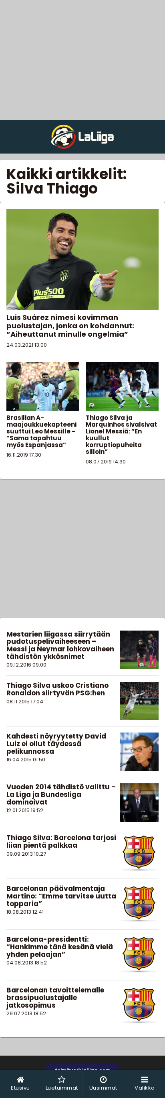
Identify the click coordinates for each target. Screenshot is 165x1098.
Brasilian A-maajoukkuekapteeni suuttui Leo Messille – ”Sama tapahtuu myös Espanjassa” (41, 431)
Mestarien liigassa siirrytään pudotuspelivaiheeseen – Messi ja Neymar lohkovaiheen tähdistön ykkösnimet (60, 645)
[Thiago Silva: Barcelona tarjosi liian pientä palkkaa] (139, 853)
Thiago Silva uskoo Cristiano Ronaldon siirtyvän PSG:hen (57, 689)
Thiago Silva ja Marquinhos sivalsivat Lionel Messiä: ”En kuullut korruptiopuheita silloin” (121, 434)
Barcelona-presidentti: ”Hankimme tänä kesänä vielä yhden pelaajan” (59, 946)
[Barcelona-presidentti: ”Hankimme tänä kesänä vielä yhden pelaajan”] (139, 955)
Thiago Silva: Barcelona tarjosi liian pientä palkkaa (61, 841)
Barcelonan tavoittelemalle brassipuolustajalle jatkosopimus (55, 997)
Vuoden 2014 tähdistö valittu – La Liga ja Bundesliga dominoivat (61, 794)
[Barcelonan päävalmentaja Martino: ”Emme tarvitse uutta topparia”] (139, 904)
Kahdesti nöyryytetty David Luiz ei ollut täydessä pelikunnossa (56, 743)
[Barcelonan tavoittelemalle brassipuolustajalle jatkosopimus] (139, 1005)
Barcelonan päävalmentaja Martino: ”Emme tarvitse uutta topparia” (61, 896)
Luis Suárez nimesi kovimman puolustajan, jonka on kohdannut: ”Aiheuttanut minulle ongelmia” (70, 325)
